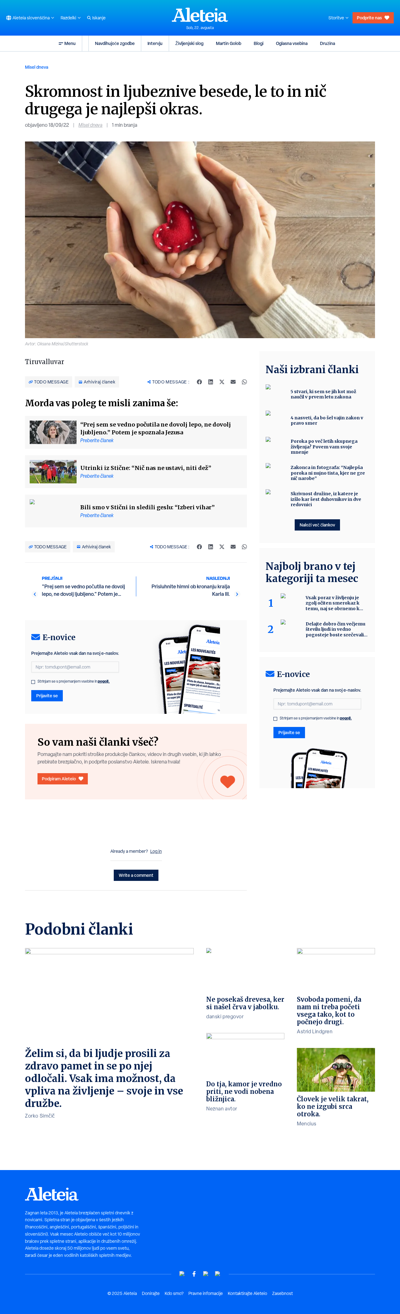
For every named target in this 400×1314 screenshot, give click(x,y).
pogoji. (104, 681)
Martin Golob (228, 43)
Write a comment (136, 875)
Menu (70, 43)
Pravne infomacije (205, 1293)
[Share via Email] (233, 381)
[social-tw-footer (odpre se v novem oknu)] (206, 1274)
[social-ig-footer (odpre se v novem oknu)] (218, 1274)
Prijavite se (47, 696)
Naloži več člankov (317, 525)
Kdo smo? (174, 1293)
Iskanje (99, 18)
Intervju (155, 43)
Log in (156, 851)
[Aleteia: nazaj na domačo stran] (200, 14)
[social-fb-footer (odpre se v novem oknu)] (194, 1274)
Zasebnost (282, 1293)
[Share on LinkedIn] (210, 381)
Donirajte (151, 1293)
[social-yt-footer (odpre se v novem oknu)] (182, 1274)
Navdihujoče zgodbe (115, 43)
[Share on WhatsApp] (244, 381)
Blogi (258, 43)
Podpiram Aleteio (59, 779)
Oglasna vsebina (292, 43)
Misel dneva (36, 67)
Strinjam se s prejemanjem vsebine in (74, 681)
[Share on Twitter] (221, 381)
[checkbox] (33, 682)
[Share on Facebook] (199, 381)
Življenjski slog (189, 43)
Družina (327, 43)
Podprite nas (369, 18)
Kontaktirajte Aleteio (247, 1293)
